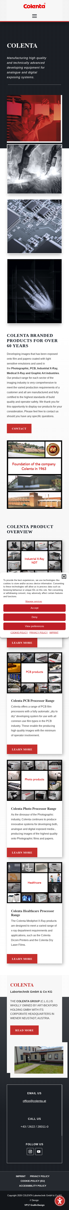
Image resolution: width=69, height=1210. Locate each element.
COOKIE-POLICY (19, 632)
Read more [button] (24, 1030)
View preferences (34, 626)
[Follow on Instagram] (30, 1151)
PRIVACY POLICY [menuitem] (39, 1176)
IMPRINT (53, 632)
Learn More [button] (22, 643)
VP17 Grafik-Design (34, 1205)
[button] (64, 576)
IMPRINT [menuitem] (21, 1176)
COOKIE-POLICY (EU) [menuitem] (33, 1181)
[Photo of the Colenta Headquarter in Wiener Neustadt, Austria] (38, 1060)
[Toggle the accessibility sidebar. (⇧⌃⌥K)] (60, 1201)
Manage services (33, 601)
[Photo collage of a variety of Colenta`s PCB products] (34, 672)
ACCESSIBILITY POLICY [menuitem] (32, 1185)
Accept (34, 607)
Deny (35, 617)
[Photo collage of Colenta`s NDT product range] (34, 561)
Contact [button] (19, 428)
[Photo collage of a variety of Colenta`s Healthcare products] (34, 882)
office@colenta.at (34, 1101)
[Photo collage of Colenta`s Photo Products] (34, 780)
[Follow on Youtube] (38, 1151)
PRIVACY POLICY (38, 632)
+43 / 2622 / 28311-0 (34, 1126)
